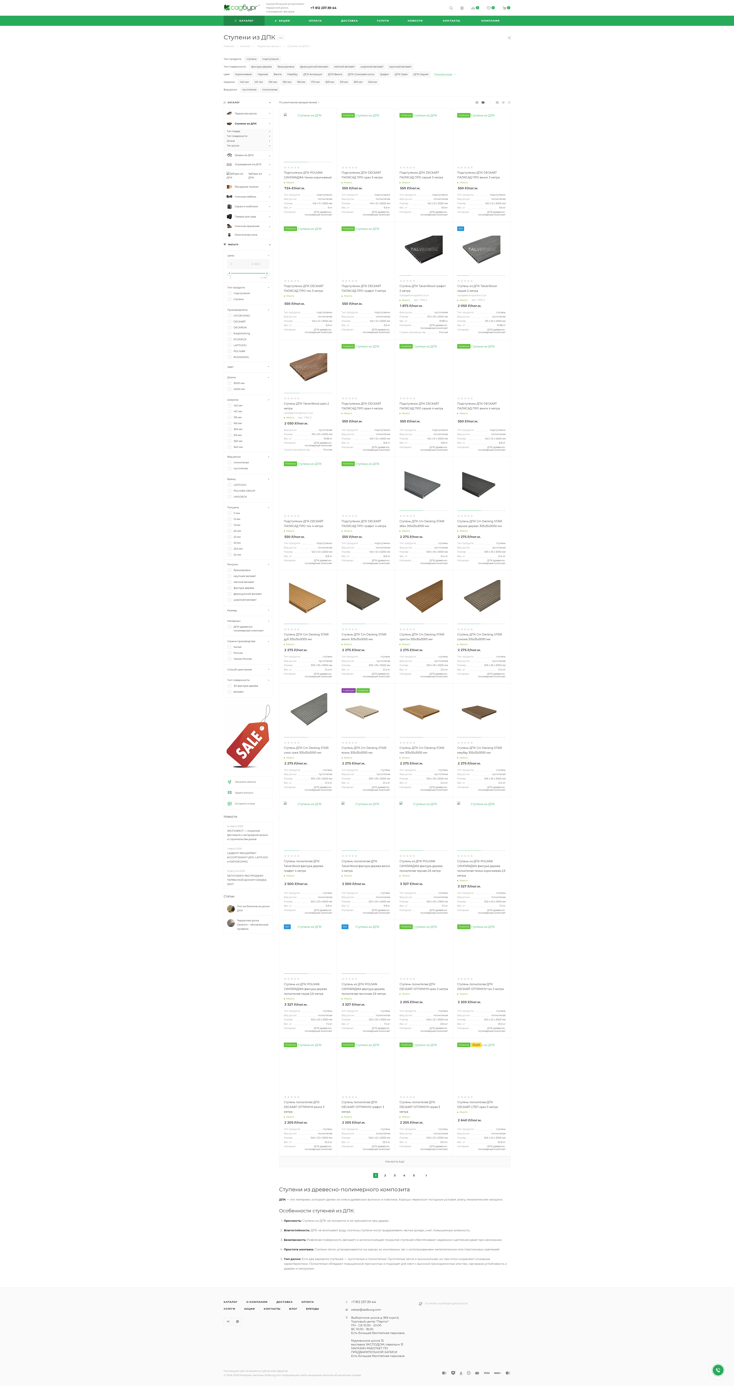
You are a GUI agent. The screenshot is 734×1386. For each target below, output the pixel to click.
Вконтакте (228, 1321)
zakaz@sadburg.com (366, 1309)
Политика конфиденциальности (446, 1303)
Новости (230, 816)
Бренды (312, 1308)
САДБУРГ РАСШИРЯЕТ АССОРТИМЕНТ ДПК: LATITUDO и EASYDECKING (247, 857)
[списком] (503, 102)
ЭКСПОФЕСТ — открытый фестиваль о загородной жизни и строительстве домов (247, 835)
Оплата (307, 1301)
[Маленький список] (477, 102)
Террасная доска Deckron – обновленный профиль (252, 924)
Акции (249, 1308)
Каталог (231, 1301)
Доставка (284, 1301)
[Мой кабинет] (462, 8)
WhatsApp (237, 1321)
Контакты (272, 1308)
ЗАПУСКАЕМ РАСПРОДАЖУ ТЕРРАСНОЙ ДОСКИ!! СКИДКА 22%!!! (246, 880)
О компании (257, 1301)
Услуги (229, 1308)
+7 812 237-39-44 (323, 8)
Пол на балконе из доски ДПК (253, 908)
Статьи (229, 896)
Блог (293, 1308)
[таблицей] (509, 102)
